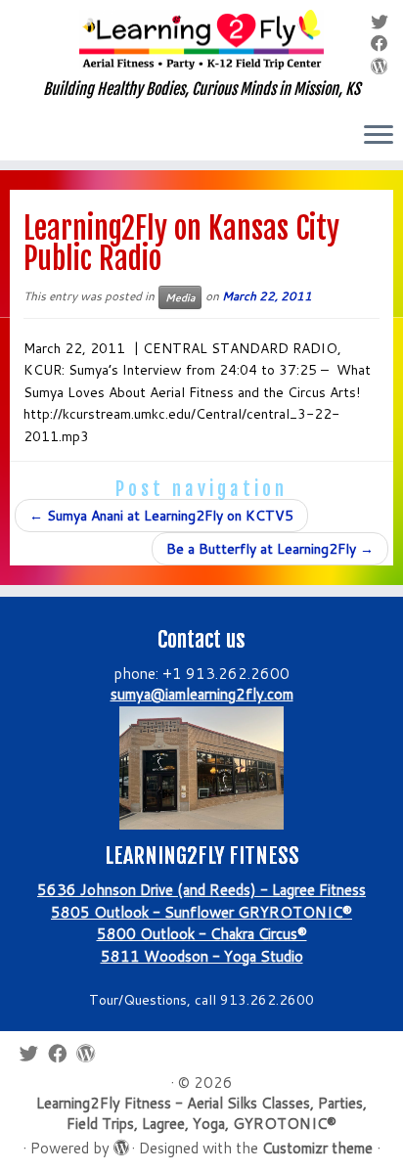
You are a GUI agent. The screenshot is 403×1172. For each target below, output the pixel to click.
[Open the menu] (378, 136)
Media (180, 297)
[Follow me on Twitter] (382, 22)
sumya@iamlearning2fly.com (202, 694)
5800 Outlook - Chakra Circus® (202, 934)
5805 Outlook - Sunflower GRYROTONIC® (201, 912)
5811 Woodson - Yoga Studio (202, 956)
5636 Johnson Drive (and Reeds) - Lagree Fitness (201, 889)
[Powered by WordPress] (120, 1143)
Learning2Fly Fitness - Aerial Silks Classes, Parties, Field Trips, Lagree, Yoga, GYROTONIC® (201, 1113)
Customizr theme (317, 1148)
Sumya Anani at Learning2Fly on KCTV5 (161, 515)
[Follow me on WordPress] (382, 66)
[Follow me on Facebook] (382, 43)
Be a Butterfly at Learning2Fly (270, 549)
